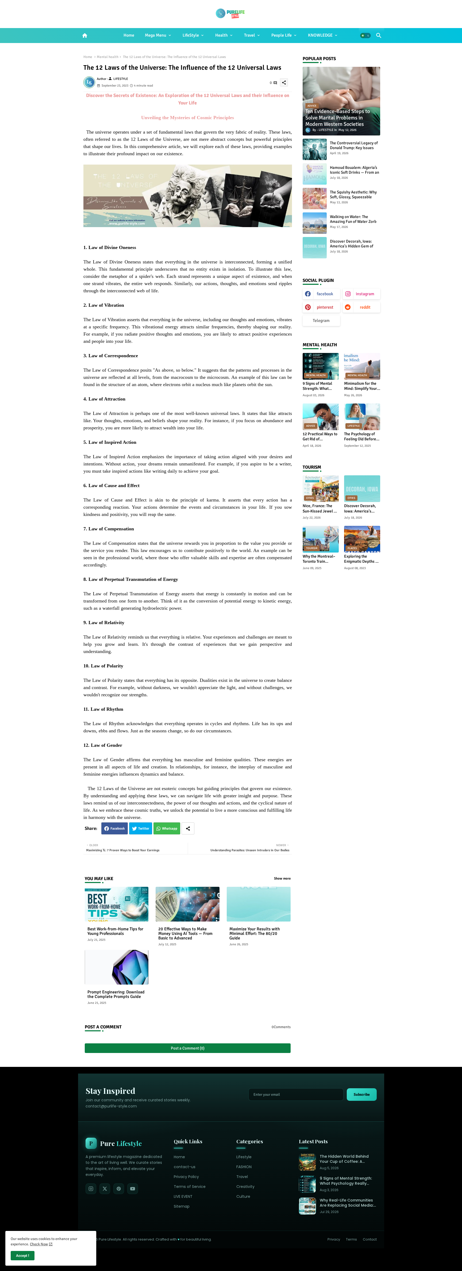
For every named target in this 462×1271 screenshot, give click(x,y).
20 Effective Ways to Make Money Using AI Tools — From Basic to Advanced (185, 933)
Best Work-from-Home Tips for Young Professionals (115, 931)
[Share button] (188, 828)
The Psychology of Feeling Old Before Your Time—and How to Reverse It (361, 437)
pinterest (325, 307)
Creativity (245, 1186)
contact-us (184, 1166)
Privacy (334, 1239)
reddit (365, 307)
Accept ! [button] (22, 1255)
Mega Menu (155, 35)
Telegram (321, 320)
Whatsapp (169, 828)
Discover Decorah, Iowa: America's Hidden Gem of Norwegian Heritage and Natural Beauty (351, 248)
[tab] (129, 35)
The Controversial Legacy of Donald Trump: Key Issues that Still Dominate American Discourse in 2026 (354, 150)
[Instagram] (91, 1188)
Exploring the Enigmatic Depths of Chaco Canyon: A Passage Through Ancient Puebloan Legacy (361, 559)
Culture (243, 1196)
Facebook (117, 828)
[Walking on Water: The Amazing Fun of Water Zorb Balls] (315, 223)
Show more (282, 878)
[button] (365, 35)
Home (129, 35)
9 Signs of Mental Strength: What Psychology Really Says (318, 386)
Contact (370, 1239)
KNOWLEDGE (320, 35)
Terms (351, 1239)
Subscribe (362, 1094)
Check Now (39, 1244)
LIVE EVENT (183, 1196)
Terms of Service (190, 1186)
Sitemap (182, 1206)
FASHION (244, 1166)
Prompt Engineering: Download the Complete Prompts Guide (116, 994)
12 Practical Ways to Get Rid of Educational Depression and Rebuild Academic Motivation (320, 437)
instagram (365, 294)
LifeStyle (191, 35)
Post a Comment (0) (188, 1048)
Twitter (143, 828)
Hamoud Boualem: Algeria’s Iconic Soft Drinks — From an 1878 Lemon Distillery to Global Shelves (354, 174)
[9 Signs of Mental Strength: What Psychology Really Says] (307, 1184)
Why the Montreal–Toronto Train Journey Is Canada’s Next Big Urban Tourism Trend (320, 559)
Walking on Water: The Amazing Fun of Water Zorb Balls (353, 221)
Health (221, 35)
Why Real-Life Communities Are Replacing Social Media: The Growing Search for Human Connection (347, 1203)
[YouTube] (132, 1188)
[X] (104, 1188)
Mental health (107, 57)
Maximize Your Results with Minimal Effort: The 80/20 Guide (254, 933)
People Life (281, 35)
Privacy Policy (186, 1176)
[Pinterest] (118, 1188)
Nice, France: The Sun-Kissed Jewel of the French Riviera (320, 508)
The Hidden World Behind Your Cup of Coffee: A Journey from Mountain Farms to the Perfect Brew (345, 1159)
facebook (325, 294)
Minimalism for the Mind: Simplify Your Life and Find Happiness (360, 386)
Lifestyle (244, 1157)
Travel (249, 35)
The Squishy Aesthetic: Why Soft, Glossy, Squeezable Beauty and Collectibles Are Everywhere (353, 199)
